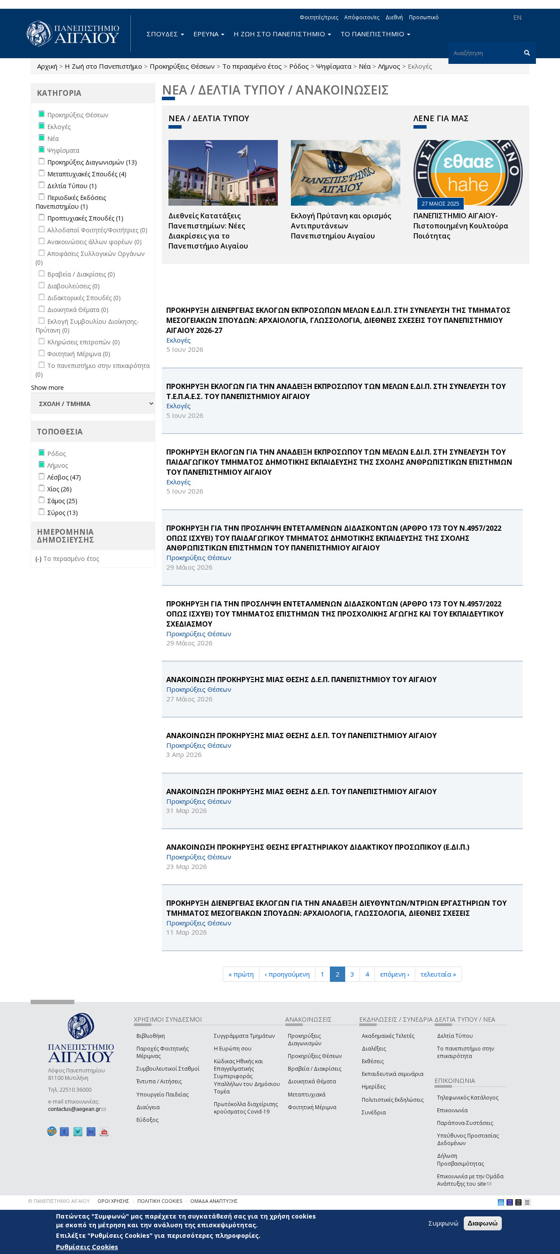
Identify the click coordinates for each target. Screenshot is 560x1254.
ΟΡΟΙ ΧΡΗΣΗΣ (113, 1201)
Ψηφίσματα (333, 66)
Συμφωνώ (443, 1223)
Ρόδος (299, 66)
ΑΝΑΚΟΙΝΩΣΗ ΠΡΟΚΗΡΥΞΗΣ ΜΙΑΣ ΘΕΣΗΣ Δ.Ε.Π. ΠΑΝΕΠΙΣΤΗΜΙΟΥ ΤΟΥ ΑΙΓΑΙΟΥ (301, 679)
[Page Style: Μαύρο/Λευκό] (527, 1202)
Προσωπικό (424, 17)
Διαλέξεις (374, 1048)
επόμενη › (395, 974)
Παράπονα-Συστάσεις (465, 1123)
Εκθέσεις (373, 1061)
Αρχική (47, 66)
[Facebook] (64, 1131)
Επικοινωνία (452, 1110)
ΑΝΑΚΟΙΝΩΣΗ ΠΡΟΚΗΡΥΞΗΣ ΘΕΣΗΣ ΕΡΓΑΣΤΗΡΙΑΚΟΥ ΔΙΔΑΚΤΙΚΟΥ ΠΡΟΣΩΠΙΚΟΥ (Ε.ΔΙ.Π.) (317, 847)
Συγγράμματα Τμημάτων (244, 1036)
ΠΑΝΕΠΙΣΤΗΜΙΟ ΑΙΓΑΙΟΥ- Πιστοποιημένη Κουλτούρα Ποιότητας (460, 226)
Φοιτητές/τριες (319, 17)
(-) (39, 558)
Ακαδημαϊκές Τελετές (388, 1036)
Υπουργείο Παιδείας (162, 1094)
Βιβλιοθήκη (150, 1036)
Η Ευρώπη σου (233, 1048)
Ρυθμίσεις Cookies (87, 1246)
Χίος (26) (59, 489)
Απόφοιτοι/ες (361, 17)
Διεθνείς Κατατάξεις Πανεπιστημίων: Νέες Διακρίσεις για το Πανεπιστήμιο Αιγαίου (208, 231)
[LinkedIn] (91, 1131)
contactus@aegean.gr (77, 1109)
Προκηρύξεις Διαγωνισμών (304, 1039)
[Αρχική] (77, 33)
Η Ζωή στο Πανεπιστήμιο (103, 66)
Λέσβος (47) (64, 477)
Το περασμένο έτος (252, 66)
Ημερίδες (373, 1086)
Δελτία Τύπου (455, 1036)
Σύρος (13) (62, 512)
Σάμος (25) (62, 501)
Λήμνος (389, 66)
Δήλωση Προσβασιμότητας (460, 1159)
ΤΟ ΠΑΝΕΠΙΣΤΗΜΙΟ (373, 33)
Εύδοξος (147, 1120)
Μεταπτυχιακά (307, 1094)
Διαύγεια (148, 1107)
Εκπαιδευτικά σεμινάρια (393, 1074)
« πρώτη (241, 974)
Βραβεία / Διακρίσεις (314, 1068)
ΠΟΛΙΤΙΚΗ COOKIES (159, 1201)
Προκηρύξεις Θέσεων (182, 66)
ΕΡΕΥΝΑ (206, 33)
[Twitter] (78, 1131)
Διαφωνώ (483, 1223)
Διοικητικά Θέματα (312, 1081)
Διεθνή (394, 17)
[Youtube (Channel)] (104, 1131)
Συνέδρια (374, 1112)
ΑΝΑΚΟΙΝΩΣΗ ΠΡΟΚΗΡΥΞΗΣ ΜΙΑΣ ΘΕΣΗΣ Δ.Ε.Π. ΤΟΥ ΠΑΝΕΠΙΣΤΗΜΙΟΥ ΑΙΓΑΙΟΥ (301, 735)
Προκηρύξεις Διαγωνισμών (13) (92, 162)
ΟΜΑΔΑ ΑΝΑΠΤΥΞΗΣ (214, 1201)
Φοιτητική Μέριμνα (312, 1107)
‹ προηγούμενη (287, 974)
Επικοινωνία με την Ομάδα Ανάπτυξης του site (470, 1180)
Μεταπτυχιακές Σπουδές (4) (86, 174)
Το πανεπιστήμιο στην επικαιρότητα (465, 1052)
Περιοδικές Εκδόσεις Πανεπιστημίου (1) (70, 201)
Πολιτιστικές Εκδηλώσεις (393, 1099)
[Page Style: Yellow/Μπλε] (509, 1202)
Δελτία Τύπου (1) (72, 186)
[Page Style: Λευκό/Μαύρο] (518, 1202)
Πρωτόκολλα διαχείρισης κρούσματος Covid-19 (246, 1107)
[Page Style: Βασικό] (500, 1202)
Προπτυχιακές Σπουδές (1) (85, 218)
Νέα (365, 66)
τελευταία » (438, 974)
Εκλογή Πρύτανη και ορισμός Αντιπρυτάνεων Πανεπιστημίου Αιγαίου (341, 226)
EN (517, 17)
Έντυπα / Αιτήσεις (159, 1081)
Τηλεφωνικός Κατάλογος (467, 1097)
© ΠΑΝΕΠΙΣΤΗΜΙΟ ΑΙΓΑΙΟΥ (59, 1201)
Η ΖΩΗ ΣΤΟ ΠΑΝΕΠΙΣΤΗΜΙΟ (280, 33)
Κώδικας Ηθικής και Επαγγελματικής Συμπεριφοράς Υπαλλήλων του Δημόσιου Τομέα (247, 1076)
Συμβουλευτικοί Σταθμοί (168, 1068)
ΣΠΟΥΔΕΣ (163, 33)
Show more (47, 387)
